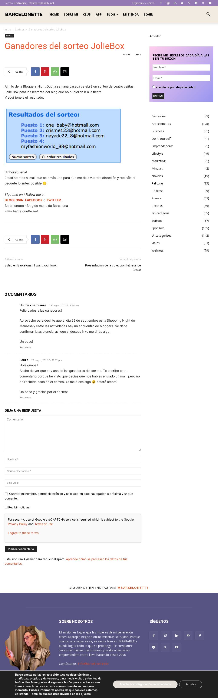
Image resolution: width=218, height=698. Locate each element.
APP (99, 14)
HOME (54, 14)
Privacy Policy (17, 524)
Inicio (8, 29)
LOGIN (148, 14)
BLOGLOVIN (14, 200)
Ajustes (191, 684)
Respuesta (25, 347)
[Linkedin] (175, 3)
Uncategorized (162, 235)
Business (158, 131)
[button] (208, 15)
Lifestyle (157, 153)
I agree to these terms (23, 533)
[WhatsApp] (55, 71)
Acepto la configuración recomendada (145, 684)
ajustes (86, 694)
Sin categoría (160, 213)
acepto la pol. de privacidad (175, 87)
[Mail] (182, 3)
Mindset (157, 168)
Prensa (156, 198)
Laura (24, 360)
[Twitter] (203, 3)
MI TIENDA (131, 14)
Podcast (157, 191)
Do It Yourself (161, 139)
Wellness (158, 250)
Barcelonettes (161, 124)
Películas (158, 183)
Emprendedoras (163, 146)
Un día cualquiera (33, 305)
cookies (80, 690)
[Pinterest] (189, 3)
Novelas (157, 176)
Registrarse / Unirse (143, 2)
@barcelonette (133, 587)
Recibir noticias (18, 507)
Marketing (158, 161)
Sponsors (158, 228)
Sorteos (19, 29)
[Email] (64, 71)
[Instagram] (168, 3)
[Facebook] (161, 3)
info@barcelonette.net (41, 2)
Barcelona (159, 116)
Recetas (157, 206)
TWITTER (53, 200)
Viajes (156, 243)
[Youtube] (210, 3)
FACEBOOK (34, 200)
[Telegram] (196, 3)
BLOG (111, 14)
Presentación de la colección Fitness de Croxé (113, 267)
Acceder (155, 36)
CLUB (87, 14)
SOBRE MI (71, 14)
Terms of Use (43, 524)
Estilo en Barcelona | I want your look (30, 265)
